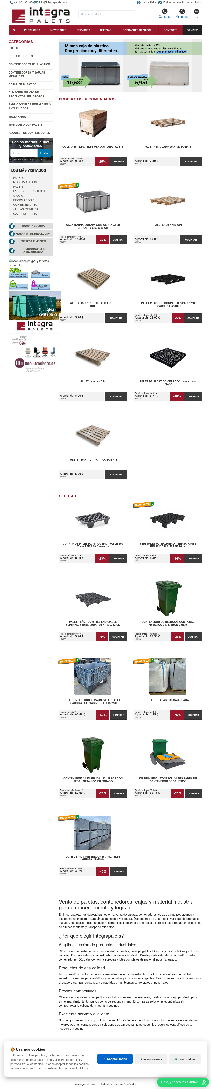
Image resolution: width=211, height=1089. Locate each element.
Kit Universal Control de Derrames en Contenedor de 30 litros (168, 780)
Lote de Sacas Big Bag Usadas (168, 700)
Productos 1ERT (21, 56)
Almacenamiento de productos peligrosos (26, 94)
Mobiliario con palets (26, 124)
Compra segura (33, 226)
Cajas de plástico (22, 84)
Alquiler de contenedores (29, 133)
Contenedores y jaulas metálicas (27, 74)
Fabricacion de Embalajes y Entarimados (30, 106)
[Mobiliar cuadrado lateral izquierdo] (35, 353)
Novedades (58, 30)
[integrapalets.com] (40, 15)
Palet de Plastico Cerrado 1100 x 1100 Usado (168, 383)
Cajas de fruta (25, 213)
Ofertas (105, 30)
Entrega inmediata (33, 241)
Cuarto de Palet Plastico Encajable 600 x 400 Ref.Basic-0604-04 (93, 545)
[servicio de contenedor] (35, 311)
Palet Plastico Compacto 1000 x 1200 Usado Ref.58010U (168, 305)
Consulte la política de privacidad (26, 159)
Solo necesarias (151, 1059)
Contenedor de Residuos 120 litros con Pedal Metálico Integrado (93, 780)
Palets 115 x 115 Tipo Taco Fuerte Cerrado (93, 305)
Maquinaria (17, 116)
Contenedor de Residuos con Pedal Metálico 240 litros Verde (168, 623)
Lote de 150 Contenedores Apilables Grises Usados (93, 858)
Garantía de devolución (33, 233)
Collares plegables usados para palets (92, 146)
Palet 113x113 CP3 (93, 381)
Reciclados (22, 200)
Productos (32, 30)
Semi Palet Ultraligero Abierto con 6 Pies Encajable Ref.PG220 (168, 545)
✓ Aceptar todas (115, 1058)
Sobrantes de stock (137, 30)
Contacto (165, 16)
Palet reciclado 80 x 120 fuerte (167, 146)
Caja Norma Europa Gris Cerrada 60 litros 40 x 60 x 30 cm (93, 226)
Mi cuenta (182, 16)
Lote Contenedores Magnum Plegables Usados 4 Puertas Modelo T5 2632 (93, 702)
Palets (14, 48)
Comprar (118, 161)
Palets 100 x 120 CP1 (168, 225)
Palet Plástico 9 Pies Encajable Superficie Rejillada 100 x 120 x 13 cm (93, 623)
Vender (192, 30)
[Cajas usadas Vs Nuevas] (131, 65)
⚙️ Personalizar (185, 1059)
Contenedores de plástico (29, 64)
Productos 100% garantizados (33, 250)
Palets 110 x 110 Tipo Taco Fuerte (93, 459)
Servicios (83, 30)
